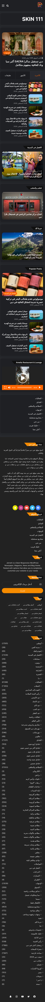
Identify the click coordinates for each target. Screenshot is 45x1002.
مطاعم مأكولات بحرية (32, 833)
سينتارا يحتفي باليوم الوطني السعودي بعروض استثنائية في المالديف (16, 98)
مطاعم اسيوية (34, 806)
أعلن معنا (36, 429)
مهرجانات (36, 732)
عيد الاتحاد (36, 701)
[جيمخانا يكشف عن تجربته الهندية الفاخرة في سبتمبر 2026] (35, 111)
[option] (22, 165)
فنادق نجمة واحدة (33, 759)
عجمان (39, 965)
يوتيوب (37, 663)
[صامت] (9, 387)
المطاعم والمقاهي (35, 406)
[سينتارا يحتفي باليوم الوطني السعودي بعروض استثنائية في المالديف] (35, 99)
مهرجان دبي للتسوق (32, 729)
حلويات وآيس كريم (33, 779)
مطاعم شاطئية (34, 818)
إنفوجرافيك (37, 651)
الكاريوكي (36, 771)
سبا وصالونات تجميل (32, 895)
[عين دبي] (40, 5)
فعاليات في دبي (26, 626)
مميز (40, 972)
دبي (16, 618)
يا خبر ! (39, 980)
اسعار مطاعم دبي (22, 613)
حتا (41, 926)
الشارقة (39, 670)
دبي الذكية (38, 938)
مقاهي (37, 852)
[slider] (24, 387)
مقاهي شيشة (35, 856)
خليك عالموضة (36, 934)
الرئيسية (39, 667)
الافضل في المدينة (35, 414)
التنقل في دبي (34, 868)
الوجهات (39, 410)
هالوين (37, 736)
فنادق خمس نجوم (33, 756)
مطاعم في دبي (26, 630)
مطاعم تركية (35, 814)
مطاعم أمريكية (34, 798)
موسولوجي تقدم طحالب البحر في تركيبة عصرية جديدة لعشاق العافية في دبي (15, 86)
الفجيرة (39, 674)
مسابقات (36, 659)
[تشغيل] (39, 387)
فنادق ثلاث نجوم (34, 752)
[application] (22, 378)
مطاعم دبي (38, 630)
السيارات (36, 876)
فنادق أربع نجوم (34, 744)
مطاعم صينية (35, 825)
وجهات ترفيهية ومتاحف (31, 914)
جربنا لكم (38, 922)
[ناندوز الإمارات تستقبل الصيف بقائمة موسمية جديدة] (35, 134)
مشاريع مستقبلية (35, 418)
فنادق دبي (14, 626)
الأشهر (22, 75)
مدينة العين (36, 647)
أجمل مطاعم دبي (28, 605)
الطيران (37, 879)
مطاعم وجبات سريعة (32, 845)
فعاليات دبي (38, 626)
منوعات (39, 976)
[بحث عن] (7, 6)
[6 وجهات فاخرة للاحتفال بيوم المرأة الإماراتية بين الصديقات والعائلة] (35, 122)
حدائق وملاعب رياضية (32, 891)
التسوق (37, 887)
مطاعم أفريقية (34, 794)
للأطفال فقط (35, 903)
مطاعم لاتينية (35, 829)
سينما (38, 899)
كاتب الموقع (37, 58)
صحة (38, 984)
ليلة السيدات (35, 790)
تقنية (40, 918)
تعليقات (8, 75)
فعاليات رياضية (34, 717)
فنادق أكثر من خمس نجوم (30, 748)
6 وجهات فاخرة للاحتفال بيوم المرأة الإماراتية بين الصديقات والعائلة (16, 121)
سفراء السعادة (36, 949)
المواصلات (38, 864)
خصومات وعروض (35, 930)
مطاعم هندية (35, 841)
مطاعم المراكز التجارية (31, 810)
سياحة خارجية (36, 953)
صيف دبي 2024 (36, 957)
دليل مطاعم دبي (24, 622)
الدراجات (36, 872)
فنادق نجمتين (35, 763)
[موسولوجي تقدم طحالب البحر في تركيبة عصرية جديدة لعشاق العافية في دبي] (35, 87)
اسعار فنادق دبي (37, 613)
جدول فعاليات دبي (36, 618)
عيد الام (37, 705)
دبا (39, 678)
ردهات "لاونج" (35, 783)
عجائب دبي (38, 961)
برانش (37, 775)
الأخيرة (37, 75)
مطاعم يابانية (35, 849)
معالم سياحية (35, 910)
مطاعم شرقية (34, 821)
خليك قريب (33, 425)
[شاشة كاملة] (5, 387)
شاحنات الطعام (34, 787)
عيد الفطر (36, 713)
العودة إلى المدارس (33, 690)
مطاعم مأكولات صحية (32, 837)
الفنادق (39, 402)
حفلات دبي (23, 618)
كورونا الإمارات (36, 969)
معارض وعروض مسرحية (30, 725)
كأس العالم (36, 721)
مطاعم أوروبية (34, 802)
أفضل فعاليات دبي (36, 609)
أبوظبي (39, 605)
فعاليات (12, 622)
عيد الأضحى (35, 698)
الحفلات (37, 686)
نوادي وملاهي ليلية (33, 860)
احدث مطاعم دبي (21, 609)
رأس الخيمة (37, 941)
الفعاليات (38, 398)
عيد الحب (36, 709)
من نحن (37, 422)
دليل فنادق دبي (37, 622)
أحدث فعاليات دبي (14, 605)
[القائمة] (3, 6)
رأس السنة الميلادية (33, 694)
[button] (23, 378)
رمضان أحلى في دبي (34, 945)
